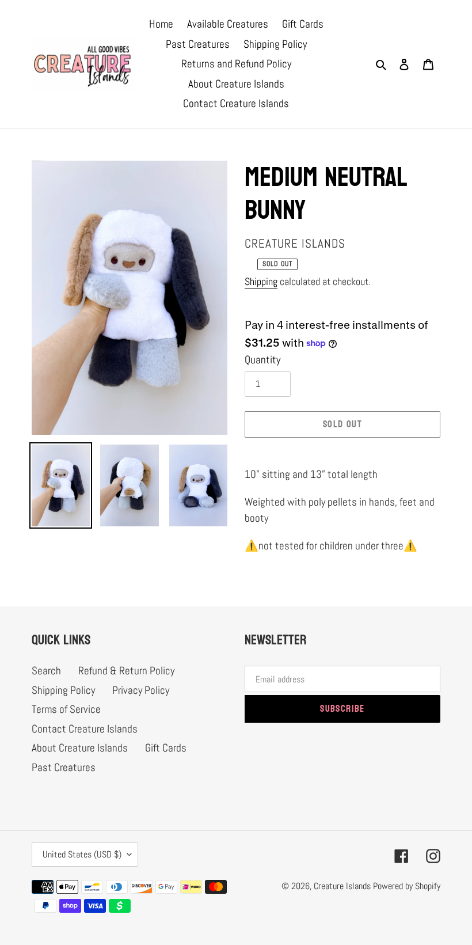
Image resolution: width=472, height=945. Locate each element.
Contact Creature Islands (85, 729)
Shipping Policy (63, 690)
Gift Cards (165, 748)
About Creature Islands (80, 748)
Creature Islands (342, 886)
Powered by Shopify (406, 886)
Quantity (262, 359)
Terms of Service (66, 709)
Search (46, 670)
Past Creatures (64, 767)
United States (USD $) (82, 854)
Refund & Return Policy (126, 670)
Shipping (261, 281)
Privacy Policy (140, 690)
